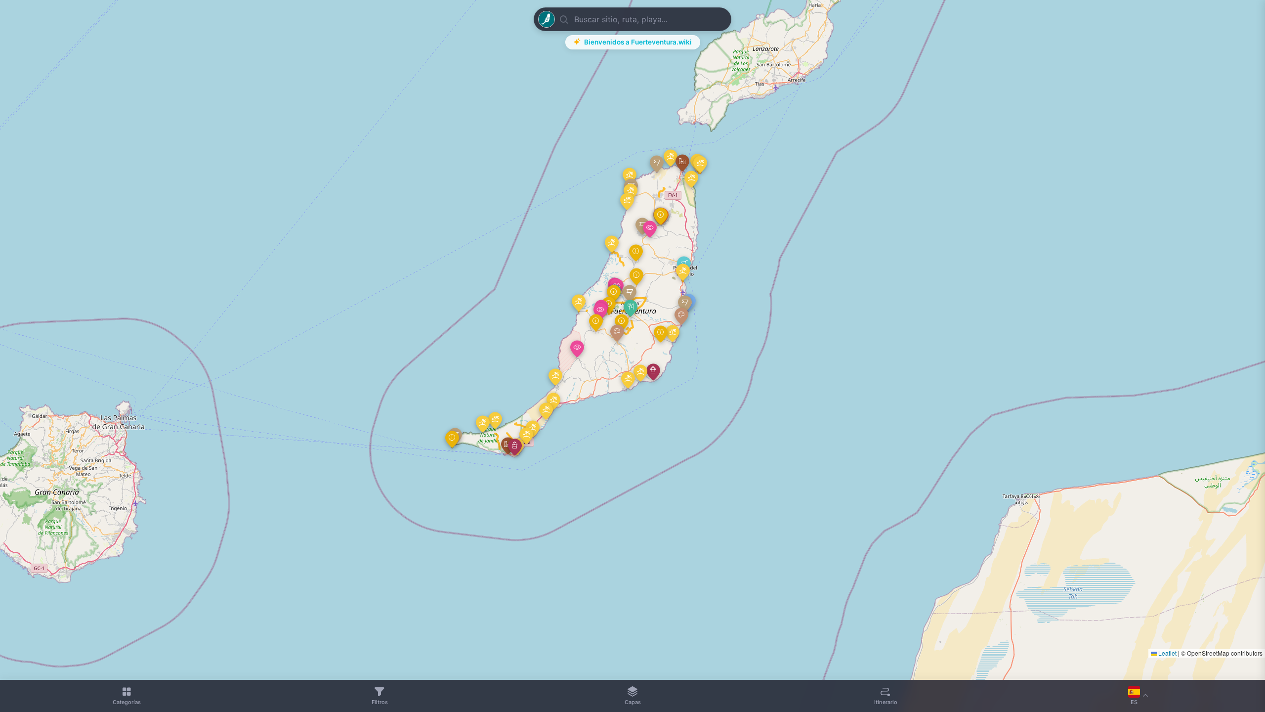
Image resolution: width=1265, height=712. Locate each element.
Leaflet (1167, 653)
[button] (630, 308)
